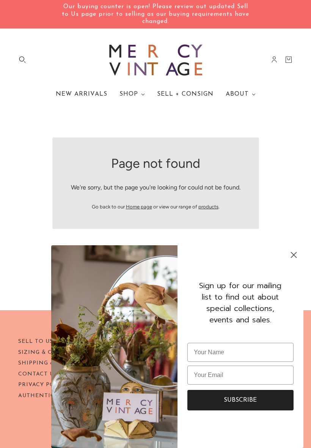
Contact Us (37, 374)
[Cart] (288, 59)
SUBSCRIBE (240, 400)
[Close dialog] (293, 255)
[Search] (22, 59)
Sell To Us (35, 341)
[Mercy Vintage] (155, 60)
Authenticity (41, 396)
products (208, 207)
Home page (139, 207)
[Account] (274, 59)
